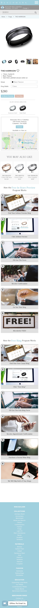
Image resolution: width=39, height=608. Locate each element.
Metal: (3, 82)
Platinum (19, 557)
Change (25, 8)
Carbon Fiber (19, 548)
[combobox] (24, 82)
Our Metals (19, 584)
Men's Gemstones (19, 533)
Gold (19, 555)
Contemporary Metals (19, 586)
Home (3, 17)
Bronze (19, 546)
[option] (12, 109)
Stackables (19, 575)
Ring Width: (5, 86)
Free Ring (19, 96)
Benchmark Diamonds (19, 591)
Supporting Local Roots (19, 582)
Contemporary (19, 524)
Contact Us (19, 598)
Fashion (19, 526)
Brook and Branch (19, 520)
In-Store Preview (7, 96)
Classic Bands (19, 589)
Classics (19, 522)
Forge (10, 17)
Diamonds (19, 571)
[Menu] (36, 2)
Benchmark (19, 518)
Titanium (19, 561)
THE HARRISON (20, 17)
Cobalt (19, 551)
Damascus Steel (19, 553)
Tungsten (19, 563)
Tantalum (19, 539)
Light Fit (19, 531)
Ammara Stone (20, 514)
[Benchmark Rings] (14, 2)
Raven (19, 535)
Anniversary (19, 516)
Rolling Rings (19, 573)
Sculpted (19, 537)
